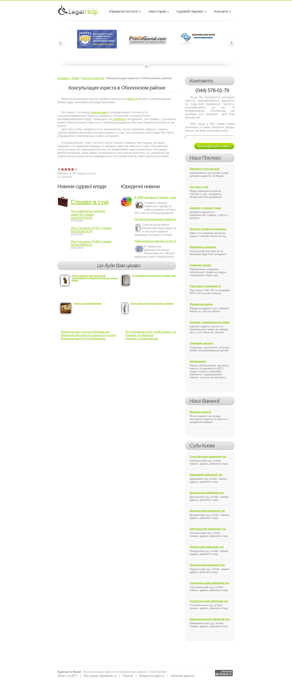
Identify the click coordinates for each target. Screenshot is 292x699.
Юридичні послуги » (125, 11)
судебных (119, 119)
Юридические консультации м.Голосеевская (91, 335)
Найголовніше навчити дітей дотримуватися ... (155, 241)
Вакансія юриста (200, 411)
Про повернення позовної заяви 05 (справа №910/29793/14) (88, 214)
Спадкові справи (200, 265)
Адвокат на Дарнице (139, 335)
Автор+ (162, 671)
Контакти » (222, 11)
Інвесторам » (159, 11)
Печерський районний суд (206, 546)
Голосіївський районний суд (208, 456)
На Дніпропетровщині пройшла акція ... (155, 219)
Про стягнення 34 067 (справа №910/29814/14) (91, 229)
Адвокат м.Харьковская (142, 338)
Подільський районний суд (207, 564)
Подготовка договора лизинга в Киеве (152, 303)
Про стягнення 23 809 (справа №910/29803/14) (91, 243)
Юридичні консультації (204, 168)
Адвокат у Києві (68, 78)
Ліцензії (128, 675)
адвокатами (99, 112)
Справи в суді (90, 202)
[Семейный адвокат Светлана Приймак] (224, 671)
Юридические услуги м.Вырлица (83, 338)
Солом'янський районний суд (209, 601)
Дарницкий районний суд (206, 474)
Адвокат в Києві (69, 671)
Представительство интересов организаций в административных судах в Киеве (95, 278)
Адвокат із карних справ (205, 207)
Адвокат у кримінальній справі (210, 322)
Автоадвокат (198, 361)
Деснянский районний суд (206, 492)
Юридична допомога (203, 247)
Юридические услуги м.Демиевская (85, 331)
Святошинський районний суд (209, 583)
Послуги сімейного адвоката (208, 228)
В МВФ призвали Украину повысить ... (155, 197)
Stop (146, 66)
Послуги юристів (92, 78)
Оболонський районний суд (208, 528)
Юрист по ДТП (67, 675)
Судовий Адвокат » (191, 11)
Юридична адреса (201, 304)
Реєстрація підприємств (205, 286)
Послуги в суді (199, 186)
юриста (132, 98)
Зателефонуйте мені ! (214, 146)
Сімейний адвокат (201, 343)
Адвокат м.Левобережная (88, 303)
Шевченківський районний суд (210, 619)
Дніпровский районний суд (207, 510)
